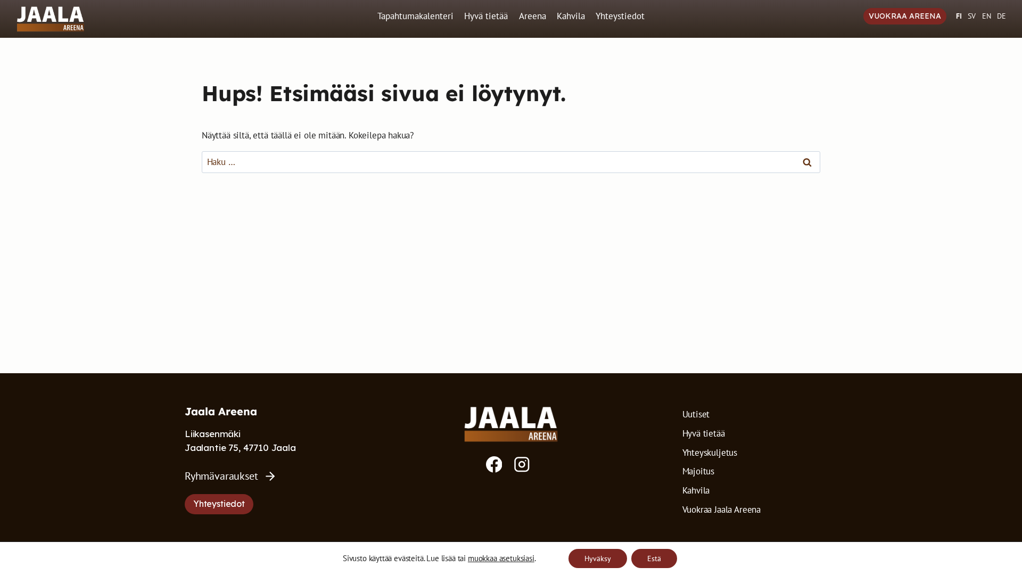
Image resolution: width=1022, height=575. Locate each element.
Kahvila (571, 16)
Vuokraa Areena (905, 16)
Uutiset (696, 414)
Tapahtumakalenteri (415, 16)
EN (986, 16)
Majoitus (698, 471)
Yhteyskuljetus (710, 452)
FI (959, 16)
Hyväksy (597, 558)
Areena (532, 16)
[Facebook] (494, 464)
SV (972, 16)
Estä (654, 558)
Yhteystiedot (620, 16)
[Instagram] (522, 464)
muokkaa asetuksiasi (501, 558)
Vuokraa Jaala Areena (721, 509)
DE (1001, 16)
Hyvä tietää (486, 16)
